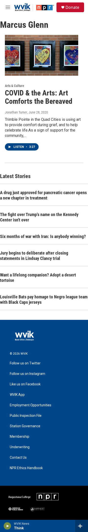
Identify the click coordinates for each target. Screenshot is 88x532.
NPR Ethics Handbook (26, 468)
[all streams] (81, 526)
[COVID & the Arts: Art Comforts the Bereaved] (41, 55)
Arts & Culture (14, 86)
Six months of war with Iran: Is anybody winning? (43, 236)
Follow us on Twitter (25, 363)
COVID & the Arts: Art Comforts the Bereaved (38, 97)
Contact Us (18, 457)
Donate (72, 7)
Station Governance (25, 426)
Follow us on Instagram (27, 374)
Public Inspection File (26, 416)
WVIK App (17, 395)
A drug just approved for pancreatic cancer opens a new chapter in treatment (43, 195)
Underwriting (20, 447)
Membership (19, 436)
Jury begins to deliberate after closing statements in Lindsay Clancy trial (34, 255)
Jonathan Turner (16, 112)
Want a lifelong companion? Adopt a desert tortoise (38, 277)
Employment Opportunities (30, 405)
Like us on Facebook (25, 384)
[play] (7, 525)
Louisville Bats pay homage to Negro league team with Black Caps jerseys (44, 299)
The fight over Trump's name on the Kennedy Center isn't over (39, 217)
